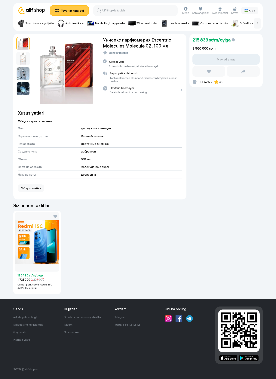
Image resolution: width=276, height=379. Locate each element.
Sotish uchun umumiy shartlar (82, 317)
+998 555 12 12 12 (127, 324)
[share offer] (243, 71)
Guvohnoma (71, 332)
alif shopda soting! (25, 317)
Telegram (120, 317)
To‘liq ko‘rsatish (31, 188)
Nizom (68, 324)
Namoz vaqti (21, 339)
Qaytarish (19, 332)
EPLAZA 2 (205, 82)
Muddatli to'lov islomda (28, 324)
